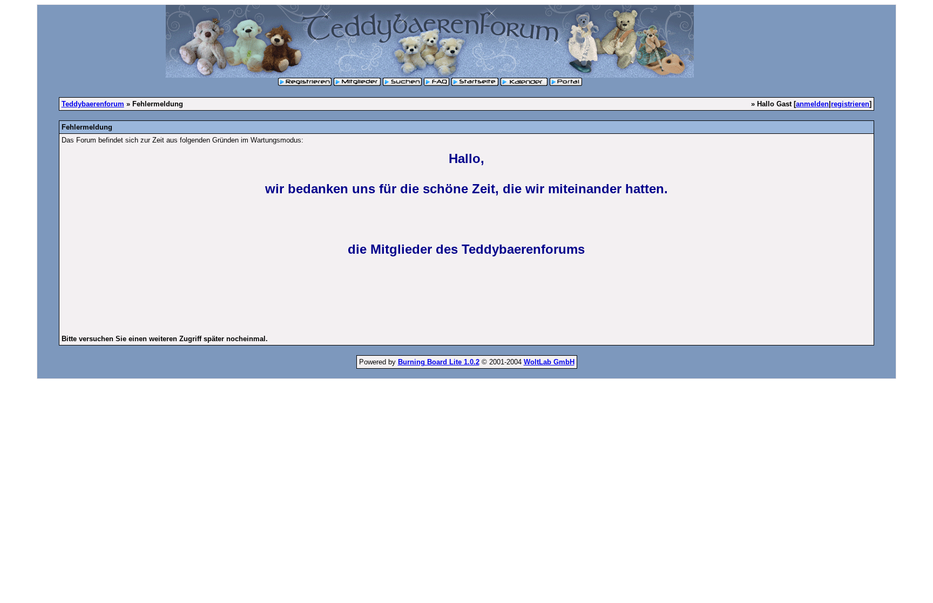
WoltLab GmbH (549, 362)
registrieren (850, 104)
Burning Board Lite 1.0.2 (438, 362)
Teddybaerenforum (93, 104)
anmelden (812, 104)
